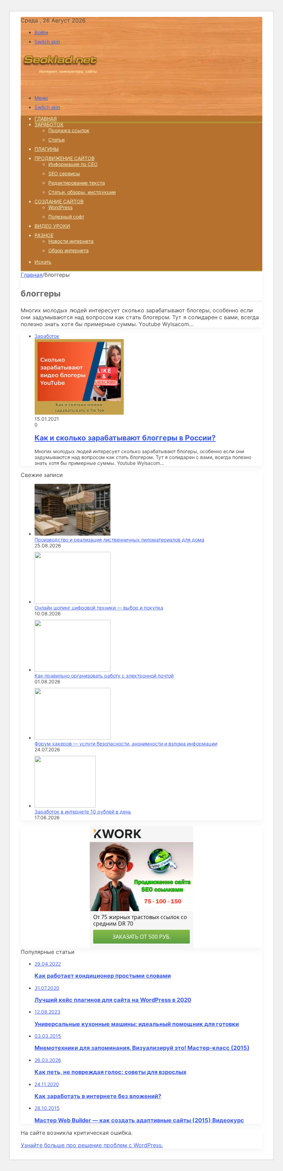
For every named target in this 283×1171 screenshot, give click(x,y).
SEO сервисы (64, 173)
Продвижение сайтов (65, 158)
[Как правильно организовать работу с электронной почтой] (72, 670)
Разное (44, 235)
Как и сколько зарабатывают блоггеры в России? (125, 437)
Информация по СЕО (73, 164)
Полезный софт (66, 216)
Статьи (56, 140)
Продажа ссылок (68, 130)
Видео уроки (52, 226)
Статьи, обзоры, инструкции (82, 192)
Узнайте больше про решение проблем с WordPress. (92, 1145)
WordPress (60, 207)
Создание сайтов (59, 201)
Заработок (49, 124)
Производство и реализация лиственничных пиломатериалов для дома (119, 540)
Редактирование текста (76, 183)
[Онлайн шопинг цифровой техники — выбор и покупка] (72, 602)
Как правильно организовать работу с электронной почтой (104, 676)
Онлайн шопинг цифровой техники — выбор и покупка (99, 608)
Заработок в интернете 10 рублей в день (83, 811)
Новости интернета (71, 241)
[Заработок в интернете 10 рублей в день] (65, 806)
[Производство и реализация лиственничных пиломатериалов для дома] (72, 534)
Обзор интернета (68, 250)
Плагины (47, 149)
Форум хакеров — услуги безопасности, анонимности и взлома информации (126, 743)
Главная (31, 274)
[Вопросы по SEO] (60, 85)
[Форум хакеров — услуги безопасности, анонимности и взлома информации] (72, 738)
